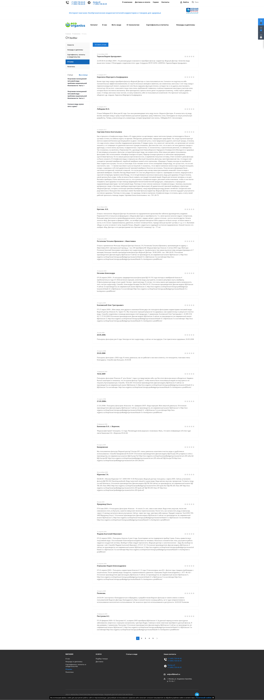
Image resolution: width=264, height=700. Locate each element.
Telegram (197, 695)
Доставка (99, 662)
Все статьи (83, 75)
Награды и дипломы (73, 662)
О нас (67, 659)
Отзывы (68, 669)
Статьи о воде (131, 654)
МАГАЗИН (69, 654)
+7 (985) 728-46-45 (78, 4)
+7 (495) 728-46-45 (78, 2)
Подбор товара (102, 659)
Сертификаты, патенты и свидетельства (75, 665)
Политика (69, 672)
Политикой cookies (204, 698)
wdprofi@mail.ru (173, 674)
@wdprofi (96, 2)
